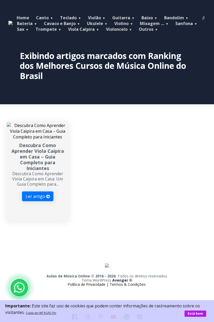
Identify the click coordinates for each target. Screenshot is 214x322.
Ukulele (95, 23)
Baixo (147, 18)
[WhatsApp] (19, 287)
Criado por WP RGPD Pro (41, 313)
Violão (94, 18)
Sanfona (184, 23)
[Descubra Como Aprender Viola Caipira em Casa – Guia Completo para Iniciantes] (37, 137)
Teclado (68, 18)
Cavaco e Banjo (60, 23)
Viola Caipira (81, 29)
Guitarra (121, 18)
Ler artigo (36, 196)
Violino (121, 23)
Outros (146, 29)
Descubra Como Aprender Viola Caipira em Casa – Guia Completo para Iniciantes (37, 156)
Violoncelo (117, 29)
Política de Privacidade (87, 284)
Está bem (195, 313)
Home (23, 18)
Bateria (25, 23)
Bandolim (174, 18)
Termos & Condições (128, 284)
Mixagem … (152, 23)
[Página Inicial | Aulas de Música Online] (107, 271)
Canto (42, 18)
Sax (20, 29)
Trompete (46, 29)
